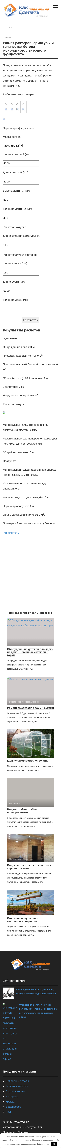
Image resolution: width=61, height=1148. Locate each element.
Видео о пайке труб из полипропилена (22, 811)
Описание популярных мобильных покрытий (22, 920)
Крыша (10, 1101)
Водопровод (13, 1106)
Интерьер (12, 1096)
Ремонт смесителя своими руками (30, 707)
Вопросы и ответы (17, 1080)
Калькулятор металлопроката (27, 760)
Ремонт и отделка (17, 1086)
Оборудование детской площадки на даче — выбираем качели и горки (30, 652)
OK (54, 1144)
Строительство (15, 1091)
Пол (8, 1111)
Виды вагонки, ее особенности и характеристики (29, 867)
